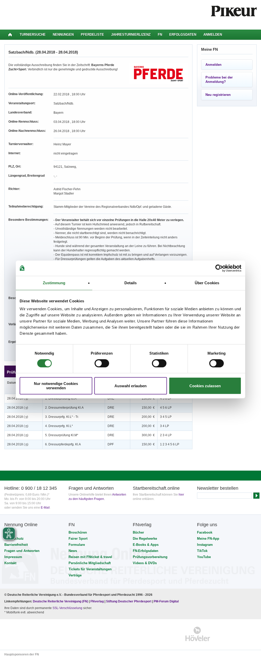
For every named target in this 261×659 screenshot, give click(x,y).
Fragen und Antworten (22, 551)
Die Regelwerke (145, 538)
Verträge (75, 575)
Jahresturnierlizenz (131, 34)
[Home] (10, 34)
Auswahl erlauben (130, 386)
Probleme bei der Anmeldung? (219, 79)
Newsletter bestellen (217, 488)
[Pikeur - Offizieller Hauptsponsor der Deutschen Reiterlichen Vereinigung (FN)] (26, 634)
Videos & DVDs (145, 563)
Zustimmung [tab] (54, 283)
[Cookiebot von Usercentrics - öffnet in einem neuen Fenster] (219, 268)
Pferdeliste (92, 34)
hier (181, 494)
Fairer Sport (78, 538)
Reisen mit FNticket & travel (90, 557)
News (73, 551)
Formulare (77, 545)
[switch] (102, 363)
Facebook (204, 532)
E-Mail (45, 507)
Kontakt (10, 563)
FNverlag (97, 601)
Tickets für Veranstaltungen (90, 569)
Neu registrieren (218, 95)
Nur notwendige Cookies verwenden (56, 385)
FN (160, 34)
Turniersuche (33, 34)
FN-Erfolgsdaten (145, 551)
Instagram (205, 545)
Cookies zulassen (205, 386)
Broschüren (78, 532)
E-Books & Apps (146, 545)
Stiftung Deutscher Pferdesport (128, 601)
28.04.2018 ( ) (17, 398)
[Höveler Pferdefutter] (198, 634)
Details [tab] (130, 283)
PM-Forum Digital (166, 601)
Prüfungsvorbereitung (150, 557)
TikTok (202, 551)
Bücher (138, 532)
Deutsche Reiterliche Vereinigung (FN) (60, 601)
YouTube (204, 557)
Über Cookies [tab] (207, 283)
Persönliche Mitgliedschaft (90, 563)
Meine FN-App (208, 538)
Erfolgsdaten (182, 34)
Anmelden (212, 34)
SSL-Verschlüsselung (67, 608)
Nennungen (63, 34)
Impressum (13, 557)
